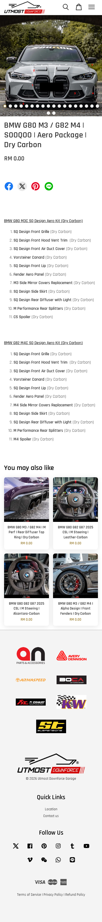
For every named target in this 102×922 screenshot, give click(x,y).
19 (48, 113)
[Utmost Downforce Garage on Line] (72, 862)
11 (59, 106)
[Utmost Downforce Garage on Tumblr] (72, 849)
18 (97, 106)
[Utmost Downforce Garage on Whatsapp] (58, 862)
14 (75, 106)
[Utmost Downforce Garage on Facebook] (30, 849)
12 (64, 106)
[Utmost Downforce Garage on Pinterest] (44, 849)
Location (51, 809)
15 (81, 106)
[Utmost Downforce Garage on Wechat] (44, 862)
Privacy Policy (53, 895)
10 (53, 106)
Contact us (51, 816)
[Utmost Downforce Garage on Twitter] (16, 849)
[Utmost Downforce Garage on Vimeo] (30, 862)
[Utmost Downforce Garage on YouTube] (86, 849)
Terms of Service (29, 895)
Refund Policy (75, 895)
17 (92, 106)
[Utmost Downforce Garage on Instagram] (58, 849)
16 (86, 106)
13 (70, 106)
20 (53, 113)
